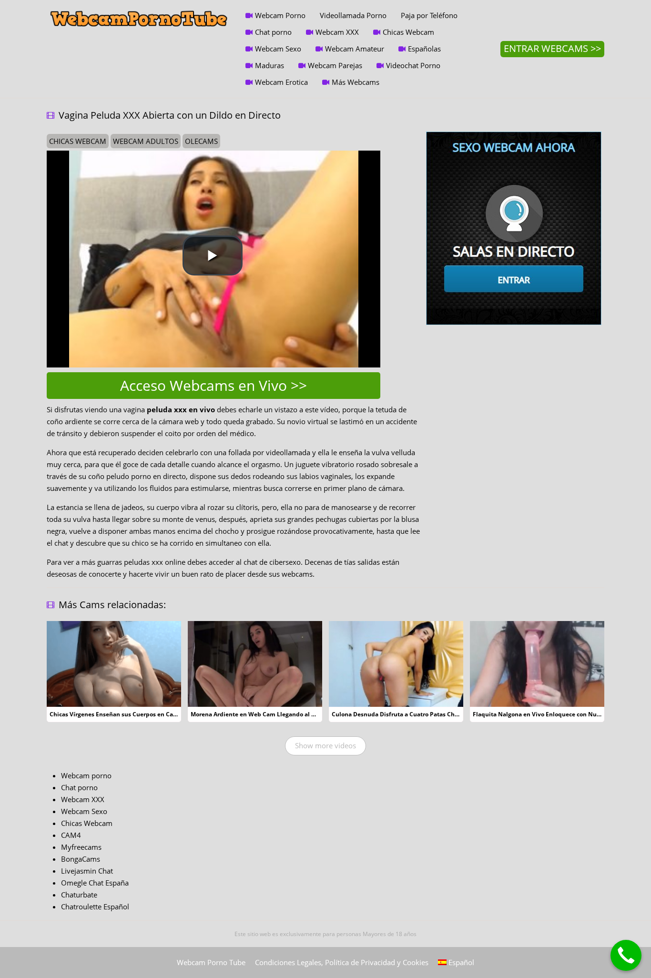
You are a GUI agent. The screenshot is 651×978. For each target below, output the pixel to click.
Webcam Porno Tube (211, 962)
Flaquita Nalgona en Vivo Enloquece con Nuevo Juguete (551, 714)
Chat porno (273, 32)
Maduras (269, 65)
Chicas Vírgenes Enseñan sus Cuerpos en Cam (114, 714)
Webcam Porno (280, 15)
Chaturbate (79, 894)
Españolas (424, 48)
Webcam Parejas (335, 65)
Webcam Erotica (281, 82)
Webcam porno (86, 775)
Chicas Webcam (408, 32)
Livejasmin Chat (87, 871)
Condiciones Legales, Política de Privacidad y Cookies (341, 962)
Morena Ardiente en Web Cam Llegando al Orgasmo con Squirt (279, 714)
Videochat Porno (413, 65)
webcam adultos (145, 141)
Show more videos (325, 745)
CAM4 (71, 835)
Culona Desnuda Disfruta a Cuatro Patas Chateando (405, 714)
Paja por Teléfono (429, 15)
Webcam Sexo (278, 48)
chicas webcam (77, 141)
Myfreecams (81, 847)
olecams (201, 141)
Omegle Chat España (95, 882)
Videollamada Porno (353, 15)
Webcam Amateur (354, 48)
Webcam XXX (337, 32)
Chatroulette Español (95, 906)
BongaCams (80, 859)
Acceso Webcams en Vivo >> (213, 385)
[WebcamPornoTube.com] (139, 7)
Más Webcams (355, 82)
